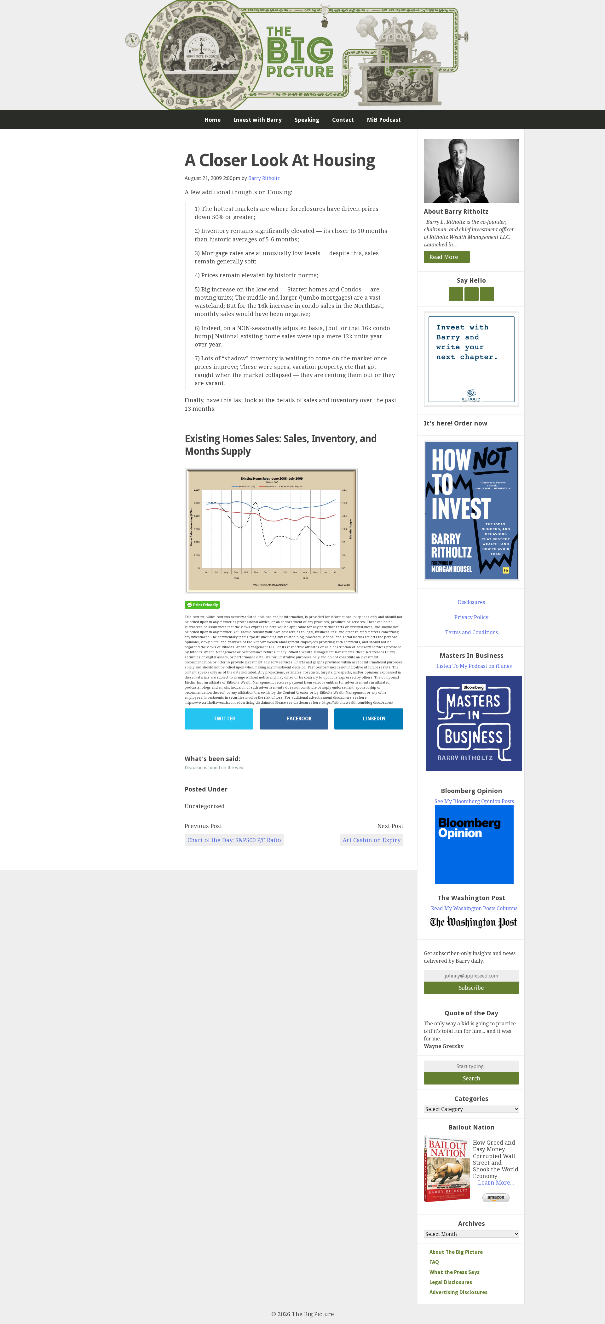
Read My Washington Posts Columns (474, 908)
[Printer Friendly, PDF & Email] (202, 604)
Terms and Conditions (471, 632)
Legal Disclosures (450, 1282)
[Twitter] (456, 294)
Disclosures (471, 602)
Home (213, 119)
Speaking (307, 119)
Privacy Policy (471, 617)
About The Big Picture (456, 1252)
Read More (444, 257)
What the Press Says (454, 1272)
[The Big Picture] (302, 55)
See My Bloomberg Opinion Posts (474, 801)
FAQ (434, 1262)
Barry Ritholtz (264, 178)
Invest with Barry (257, 119)
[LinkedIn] (487, 294)
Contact (343, 119)
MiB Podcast (384, 119)
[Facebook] (471, 294)
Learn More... (496, 1183)
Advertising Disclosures (458, 1292)
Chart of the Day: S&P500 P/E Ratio (234, 840)
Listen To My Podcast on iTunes (474, 666)
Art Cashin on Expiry (371, 840)
